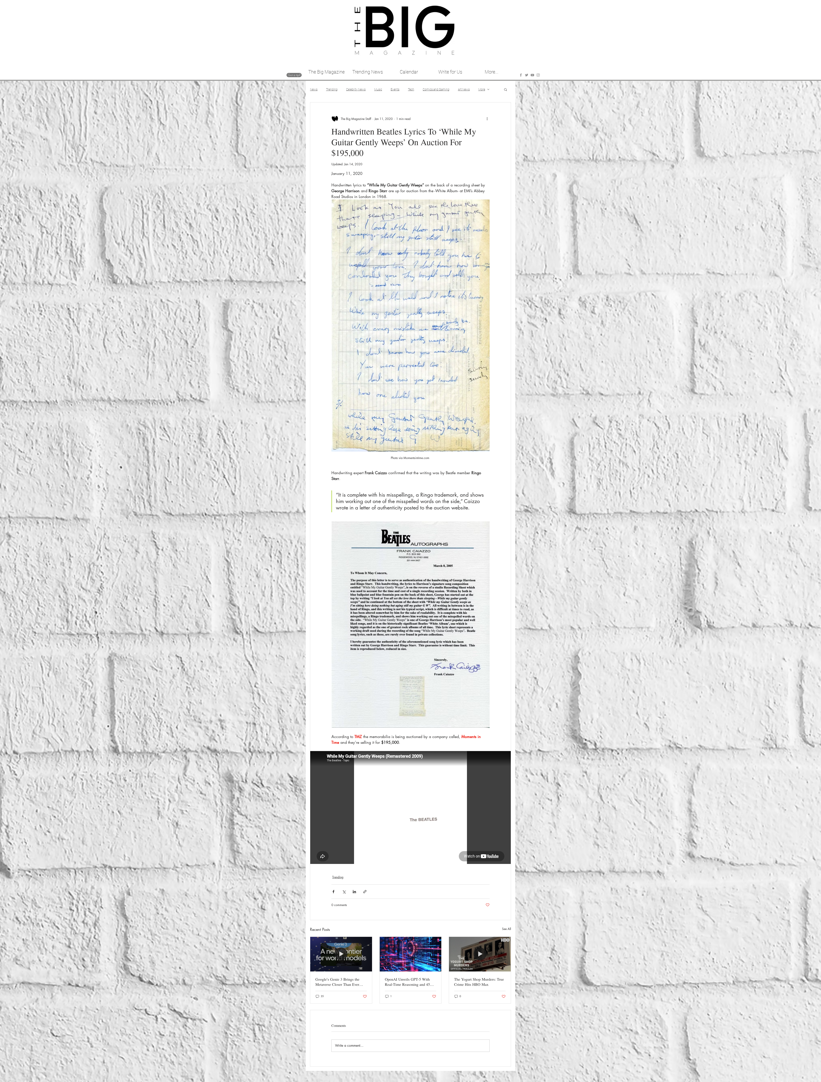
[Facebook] (521, 75)
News (313, 89)
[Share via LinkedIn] (354, 892)
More (481, 89)
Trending (332, 89)
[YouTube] (532, 75)
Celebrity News (356, 89)
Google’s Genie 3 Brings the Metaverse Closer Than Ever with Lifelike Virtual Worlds (337, 982)
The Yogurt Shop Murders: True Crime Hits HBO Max (479, 982)
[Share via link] (365, 892)
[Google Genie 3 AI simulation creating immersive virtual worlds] (341, 954)
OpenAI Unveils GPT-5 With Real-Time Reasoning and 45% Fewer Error (409, 982)
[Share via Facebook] (333, 892)
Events (395, 89)
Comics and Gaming (436, 89)
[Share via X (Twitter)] (344, 892)
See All (506, 929)
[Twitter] (526, 75)
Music (378, 89)
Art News (464, 89)
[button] (506, 89)
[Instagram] (538, 75)
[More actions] (487, 118)
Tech (411, 89)
